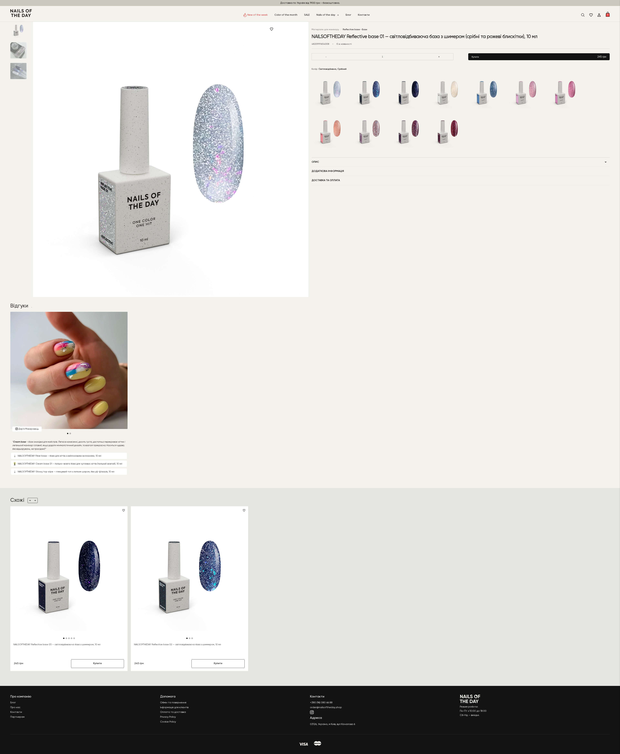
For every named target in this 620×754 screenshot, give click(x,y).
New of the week (257, 15)
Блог (348, 15)
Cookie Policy (168, 722)
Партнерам (17, 717)
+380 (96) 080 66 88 (321, 702)
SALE (307, 15)
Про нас (15, 707)
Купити (539, 56)
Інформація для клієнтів (174, 707)
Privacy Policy (168, 717)
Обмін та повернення (173, 702)
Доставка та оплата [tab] (326, 180)
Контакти (364, 15)
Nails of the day (325, 15)
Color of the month (285, 15)
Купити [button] (97, 663)
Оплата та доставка (173, 712)
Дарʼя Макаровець (29, 429)
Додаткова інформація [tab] (328, 171)
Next (35, 500)
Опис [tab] (315, 162)
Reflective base (351, 29)
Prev (30, 500)
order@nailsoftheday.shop (326, 707)
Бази (364, 29)
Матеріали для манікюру (325, 29)
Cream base (19, 442)
